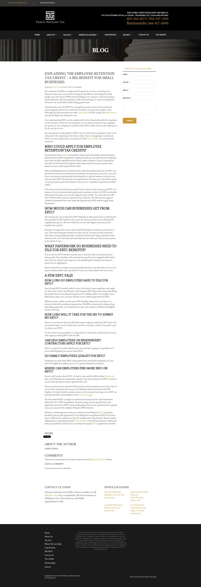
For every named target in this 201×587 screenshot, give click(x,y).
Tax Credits (161, 35)
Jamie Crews (56, 87)
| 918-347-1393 (157, 19)
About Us (51, 35)
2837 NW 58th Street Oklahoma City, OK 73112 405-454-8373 (114, 495)
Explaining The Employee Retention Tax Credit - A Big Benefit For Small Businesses (80, 77)
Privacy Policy (143, 577)
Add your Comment (98, 459)
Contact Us (144, 35)
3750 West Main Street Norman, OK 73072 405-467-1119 (113, 508)
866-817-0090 (158, 23)
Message (127, 98)
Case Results (110, 35)
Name (126, 74)
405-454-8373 (136, 19)
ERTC (100, 412)
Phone (126, 82)
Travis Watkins (80, 421)
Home (37, 35)
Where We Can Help (87, 35)
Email (126, 90)
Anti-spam (153, 577)
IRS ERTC (126, 35)
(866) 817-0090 (52, 495)
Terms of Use (134, 577)
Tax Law (66, 35)
